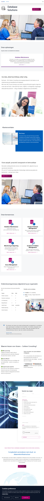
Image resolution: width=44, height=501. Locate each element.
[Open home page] (3, 1)
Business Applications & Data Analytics (30, 402)
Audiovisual (26, 400)
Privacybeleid (23, 428)
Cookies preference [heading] (9, 489)
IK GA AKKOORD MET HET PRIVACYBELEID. (30, 426)
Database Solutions (27, 413)
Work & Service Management (29, 412)
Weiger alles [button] (17, 497)
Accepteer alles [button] (26, 497)
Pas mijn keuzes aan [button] (7, 497)
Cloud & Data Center (27, 403)
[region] (22, 141)
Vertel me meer (36, 9)
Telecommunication (27, 410)
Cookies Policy (5, 494)
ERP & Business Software (28, 409)
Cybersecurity (26, 406)
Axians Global (21, 466)
